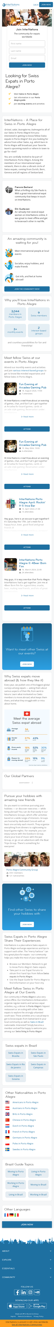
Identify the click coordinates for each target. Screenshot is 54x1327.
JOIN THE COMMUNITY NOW (27, 289)
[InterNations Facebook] (17, 1292)
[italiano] (17, 1215)
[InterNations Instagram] (30, 1292)
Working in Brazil (38, 1194)
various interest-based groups (28, 370)
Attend (27, 429)
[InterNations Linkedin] (23, 1292)
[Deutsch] (11, 1215)
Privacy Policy (38, 1316)
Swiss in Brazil (37, 1022)
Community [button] (8, 1277)
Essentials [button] (8, 1268)
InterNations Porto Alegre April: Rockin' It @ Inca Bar (32, 502)
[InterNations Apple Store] (16, 1306)
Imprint (13, 1316)
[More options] (32, 782)
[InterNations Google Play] (37, 1306)
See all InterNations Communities (27, 1324)
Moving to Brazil (38, 1184)
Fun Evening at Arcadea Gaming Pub (32, 385)
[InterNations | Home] (10, 5)
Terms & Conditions (25, 1316)
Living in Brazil (16, 1194)
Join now (27, 65)
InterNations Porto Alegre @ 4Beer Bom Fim (32, 563)
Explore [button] (7, 1259)
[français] (6, 1215)
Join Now (46, 4)
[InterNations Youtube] (37, 1292)
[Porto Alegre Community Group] (28, 866)
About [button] (5, 1251)
